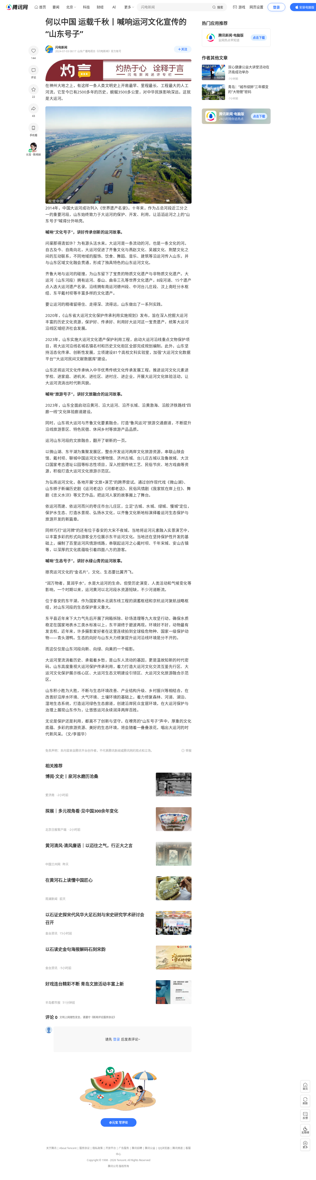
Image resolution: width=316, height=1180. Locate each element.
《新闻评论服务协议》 (103, 1017)
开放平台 (111, 1148)
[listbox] (118, 883)
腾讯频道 (177, 1148)
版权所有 (124, 1166)
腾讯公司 (113, 1166)
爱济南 (49, 794)
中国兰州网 (52, 864)
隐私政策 (97, 1148)
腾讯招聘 (137, 1148)
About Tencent (68, 1148)
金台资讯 (51, 933)
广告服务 (124, 1148)
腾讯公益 (150, 1148)
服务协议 (84, 1148)
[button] (259, 37)
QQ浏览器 (164, 1148)
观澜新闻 (51, 898)
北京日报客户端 (55, 829)
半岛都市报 (52, 1002)
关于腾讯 (51, 1148)
